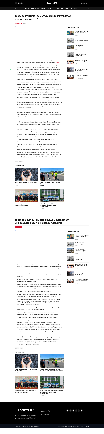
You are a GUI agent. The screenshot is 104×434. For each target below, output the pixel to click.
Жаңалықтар (34, 8)
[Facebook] (10, 64)
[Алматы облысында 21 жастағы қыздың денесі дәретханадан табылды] (70, 47)
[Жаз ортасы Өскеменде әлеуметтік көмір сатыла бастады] (26, 174)
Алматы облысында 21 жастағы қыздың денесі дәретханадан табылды (80, 47)
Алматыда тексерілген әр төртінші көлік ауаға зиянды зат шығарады (81, 69)
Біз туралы (77, 426)
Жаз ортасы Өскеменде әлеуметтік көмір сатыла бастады (26, 183)
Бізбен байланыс (65, 426)
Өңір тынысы (64, 8)
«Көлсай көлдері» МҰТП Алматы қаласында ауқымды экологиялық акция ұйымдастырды (52, 205)
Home (16, 11)
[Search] (88, 8)
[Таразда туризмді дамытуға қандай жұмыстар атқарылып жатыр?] (39, 42)
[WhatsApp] (10, 69)
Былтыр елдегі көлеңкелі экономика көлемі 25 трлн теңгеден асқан (81, 62)
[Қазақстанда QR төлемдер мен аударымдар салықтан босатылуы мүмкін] (70, 77)
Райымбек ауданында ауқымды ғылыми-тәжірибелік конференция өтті (25, 204)
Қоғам (57, 8)
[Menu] (15, 8)
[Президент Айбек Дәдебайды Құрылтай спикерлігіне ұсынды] (70, 33)
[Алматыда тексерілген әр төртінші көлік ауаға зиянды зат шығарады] (70, 69)
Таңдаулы (49, 8)
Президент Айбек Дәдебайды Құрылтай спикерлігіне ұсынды (82, 32)
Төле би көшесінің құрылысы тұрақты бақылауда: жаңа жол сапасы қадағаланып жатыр (51, 184)
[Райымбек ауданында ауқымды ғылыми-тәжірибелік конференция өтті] (26, 195)
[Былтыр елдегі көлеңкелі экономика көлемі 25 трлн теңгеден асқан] (70, 62)
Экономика (87, 426)
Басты (27, 8)
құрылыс (17, 348)
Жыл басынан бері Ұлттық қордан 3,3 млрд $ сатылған (81, 39)
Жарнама (72, 426)
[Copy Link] (10, 72)
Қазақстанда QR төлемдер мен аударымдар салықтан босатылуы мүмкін (81, 77)
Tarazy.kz (57, 62)
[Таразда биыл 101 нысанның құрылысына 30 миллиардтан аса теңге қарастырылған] (39, 246)
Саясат (43, 8)
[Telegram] (10, 67)
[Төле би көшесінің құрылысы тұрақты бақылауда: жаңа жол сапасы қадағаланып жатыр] (52, 174)
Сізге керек (74, 8)
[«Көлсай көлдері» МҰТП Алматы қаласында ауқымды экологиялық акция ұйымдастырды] (52, 195)
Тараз (16, 161)
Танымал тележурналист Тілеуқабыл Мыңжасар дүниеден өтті (81, 54)
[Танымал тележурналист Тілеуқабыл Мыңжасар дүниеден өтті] (70, 54)
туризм (20, 161)
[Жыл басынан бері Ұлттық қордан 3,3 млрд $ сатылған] (70, 40)
